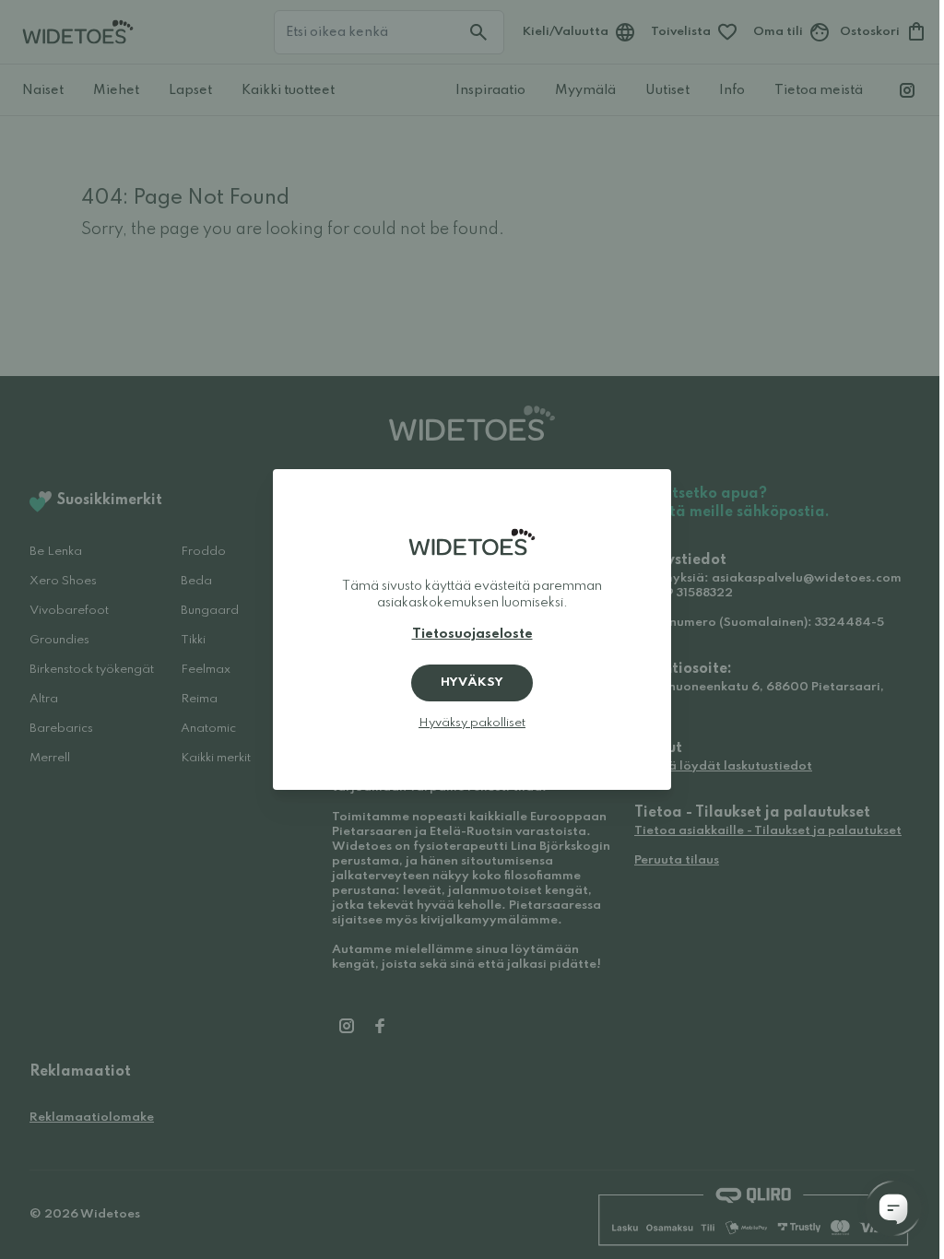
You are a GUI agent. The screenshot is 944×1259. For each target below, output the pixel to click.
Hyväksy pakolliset (472, 723)
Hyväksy (472, 682)
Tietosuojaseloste (472, 634)
